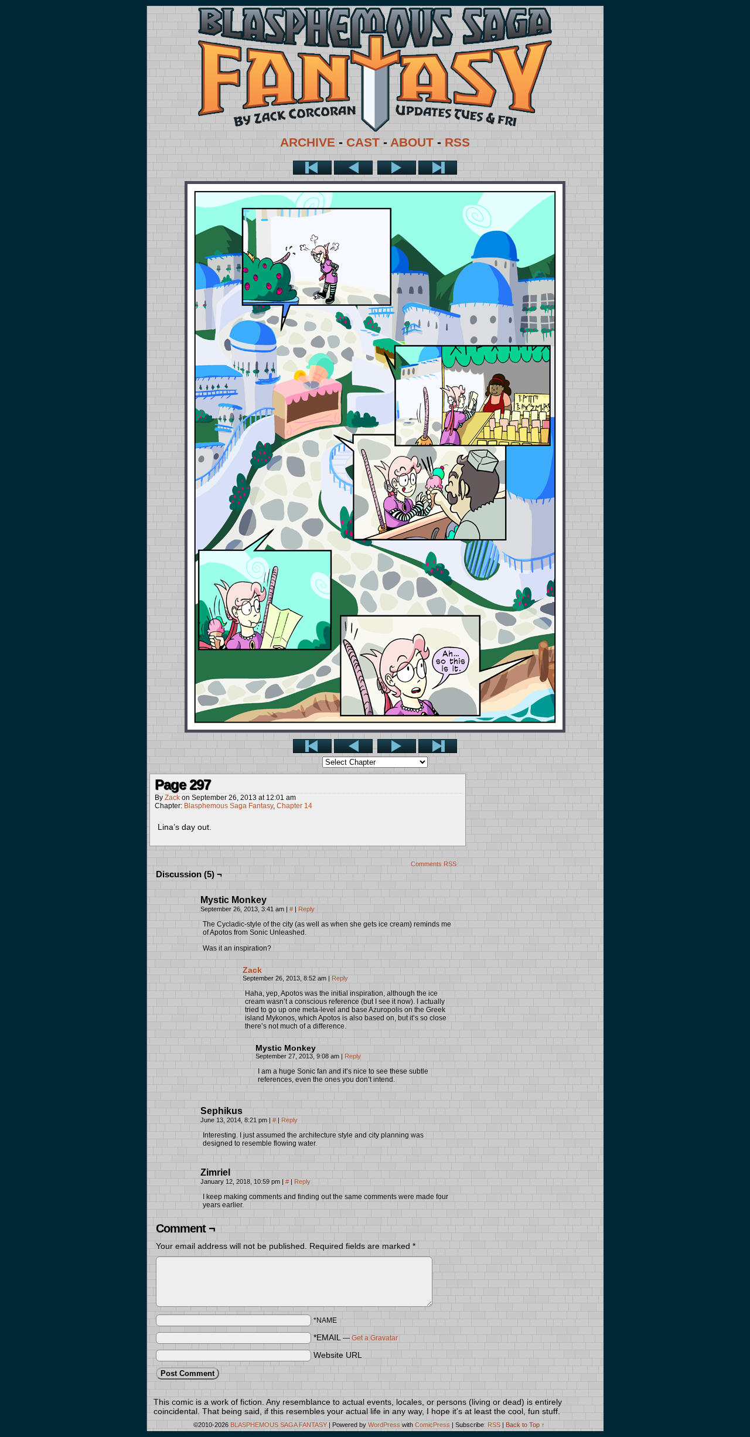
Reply (306, 908)
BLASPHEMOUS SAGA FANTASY (278, 1424)
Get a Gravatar (375, 1338)
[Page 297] (375, 729)
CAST (363, 142)
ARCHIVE (307, 142)
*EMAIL (355, 1337)
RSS (457, 142)
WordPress (384, 1424)
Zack (172, 798)
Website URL (337, 1355)
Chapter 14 (294, 806)
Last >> (437, 168)
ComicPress (432, 1424)
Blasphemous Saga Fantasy (228, 806)
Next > (396, 168)
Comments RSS (433, 863)
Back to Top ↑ (525, 1424)
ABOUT (412, 142)
